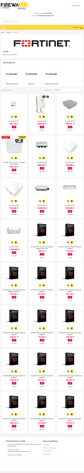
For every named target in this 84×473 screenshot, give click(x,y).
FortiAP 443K (14, 247)
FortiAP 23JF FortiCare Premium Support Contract (42, 247)
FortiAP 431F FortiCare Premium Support (42, 290)
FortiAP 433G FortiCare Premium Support (70, 419)
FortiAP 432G (42, 205)
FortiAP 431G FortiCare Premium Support (14, 419)
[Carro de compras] (80, 27)
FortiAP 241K (70, 162)
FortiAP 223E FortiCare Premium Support (70, 247)
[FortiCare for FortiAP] (51, 74)
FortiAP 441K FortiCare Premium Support (70, 333)
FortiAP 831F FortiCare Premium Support (42, 376)
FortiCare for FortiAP (51, 83)
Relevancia (68, 90)
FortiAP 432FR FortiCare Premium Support (70, 376)
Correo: (43, 15)
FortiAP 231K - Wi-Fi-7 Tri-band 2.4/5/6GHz (14, 163)
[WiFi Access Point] (12, 74)
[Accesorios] (32, 74)
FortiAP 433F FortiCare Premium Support (70, 290)
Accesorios (31, 83)
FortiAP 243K (14, 205)
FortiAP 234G (42, 162)
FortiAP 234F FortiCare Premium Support (42, 333)
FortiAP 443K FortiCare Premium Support (14, 376)
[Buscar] (80, 21)
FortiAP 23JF (14, 121)
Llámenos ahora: (43, 13)
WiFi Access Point (12, 83)
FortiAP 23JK (42, 121)
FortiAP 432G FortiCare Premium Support (42, 419)
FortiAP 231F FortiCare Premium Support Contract (14, 290)
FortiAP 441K (70, 205)
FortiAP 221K (70, 121)
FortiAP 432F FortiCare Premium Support (14, 333)
